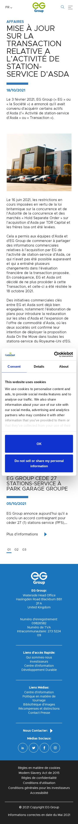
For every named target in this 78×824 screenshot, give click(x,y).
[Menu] (70, 7)
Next (75, 489)
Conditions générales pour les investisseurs (39, 788)
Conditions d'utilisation (39, 783)
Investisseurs (39, 661)
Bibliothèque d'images (39, 704)
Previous (3, 489)
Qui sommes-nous (39, 657)
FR (7, 7)
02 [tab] (16, 549)
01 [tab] (9, 549)
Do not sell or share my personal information (39, 463)
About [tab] (64, 366)
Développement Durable (39, 670)
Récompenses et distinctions (39, 708)
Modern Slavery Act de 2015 (39, 773)
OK (39, 444)
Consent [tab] (14, 366)
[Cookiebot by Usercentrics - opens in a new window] (55, 354)
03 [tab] (24, 549)
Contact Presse (39, 712)
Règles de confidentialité (39, 778)
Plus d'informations (22, 534)
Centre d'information (39, 665)
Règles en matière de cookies (39, 768)
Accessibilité (39, 793)
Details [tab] (39, 366)
